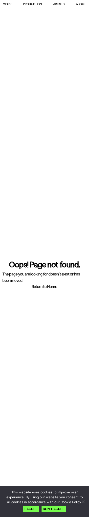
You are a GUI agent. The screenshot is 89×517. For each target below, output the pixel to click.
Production (32, 4)
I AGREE (31, 509)
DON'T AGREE (54, 509)
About (81, 4)
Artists (59, 4)
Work (7, 4)
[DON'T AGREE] (82, 501)
